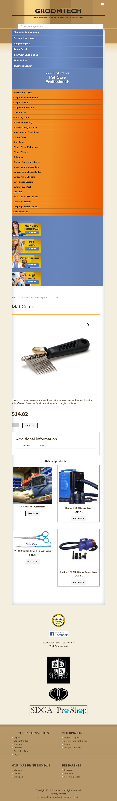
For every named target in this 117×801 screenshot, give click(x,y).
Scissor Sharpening (24, 38)
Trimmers (68, 773)
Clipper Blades (20, 152)
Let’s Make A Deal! (22, 187)
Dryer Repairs (19, 112)
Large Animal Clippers (24, 177)
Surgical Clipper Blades (75, 741)
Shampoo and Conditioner (26, 132)
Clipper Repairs (22, 43)
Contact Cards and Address (26, 162)
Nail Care (17, 191)
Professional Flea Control (25, 196)
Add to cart (30, 425)
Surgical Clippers (72, 737)
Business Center (23, 65)
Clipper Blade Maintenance (26, 147)
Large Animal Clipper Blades (27, 172)
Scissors (18, 747)
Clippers (18, 737)
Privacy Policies (58, 793)
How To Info (21, 60)
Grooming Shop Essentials (26, 167)
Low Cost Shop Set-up (26, 54)
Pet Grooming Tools (39, 297)
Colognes (18, 157)
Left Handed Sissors (23, 182)
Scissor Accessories (23, 201)
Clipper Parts (19, 137)
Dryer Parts (18, 142)
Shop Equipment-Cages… (26, 206)
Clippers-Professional (23, 107)
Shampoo (18, 744)
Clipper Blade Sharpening (26, 32)
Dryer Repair (21, 49)
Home (14, 297)
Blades (17, 773)
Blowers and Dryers (22, 92)
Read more (33, 513)
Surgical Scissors (72, 747)
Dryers (17, 754)
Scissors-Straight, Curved (25, 127)
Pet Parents (24, 297)
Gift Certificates (20, 211)
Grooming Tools (21, 117)
